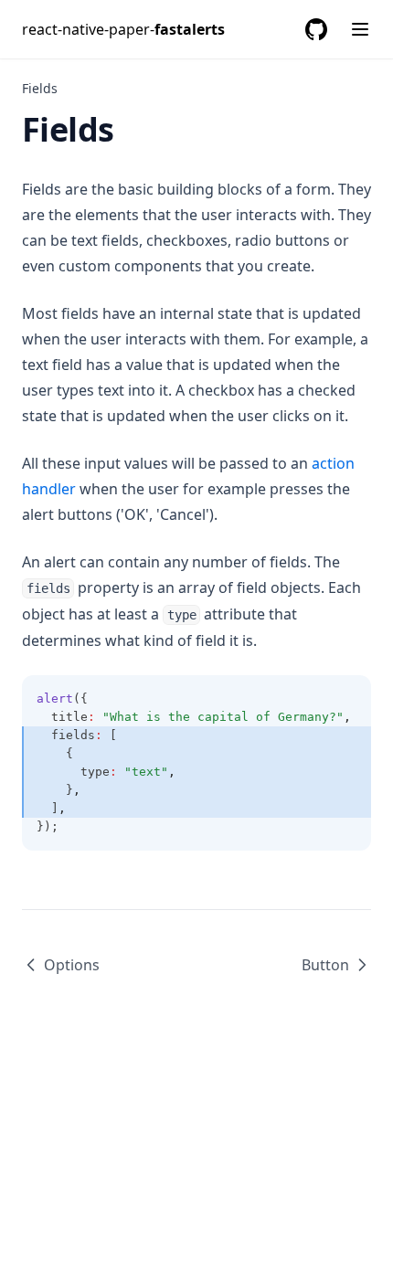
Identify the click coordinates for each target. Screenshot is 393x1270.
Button (325, 965)
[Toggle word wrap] (347, 699)
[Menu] (360, 29)
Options (72, 965)
